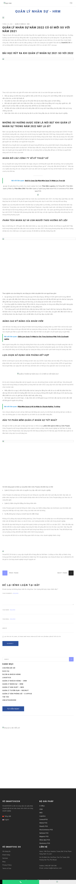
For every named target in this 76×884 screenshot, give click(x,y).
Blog (3, 861)
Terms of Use (6, 868)
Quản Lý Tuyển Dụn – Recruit (15, 690)
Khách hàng (6, 855)
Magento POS (43, 836)
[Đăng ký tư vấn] (57, 882)
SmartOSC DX (65, 42)
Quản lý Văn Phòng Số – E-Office (17, 694)
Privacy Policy (7, 865)
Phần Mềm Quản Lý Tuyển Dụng (36, 188)
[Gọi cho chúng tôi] (20, 882)
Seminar (5, 858)
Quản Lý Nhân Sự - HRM (38, 11)
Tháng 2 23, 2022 (7, 24)
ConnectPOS (43, 819)
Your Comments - (10, 593)
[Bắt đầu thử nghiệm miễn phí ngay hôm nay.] (38, 194)
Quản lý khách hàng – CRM (14, 681)
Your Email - (8, 619)
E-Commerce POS (63, 188)
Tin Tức (5, 697)
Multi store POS (51, 188)
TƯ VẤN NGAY (13, 709)
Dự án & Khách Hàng (11, 674)
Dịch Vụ (5, 671)
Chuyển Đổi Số (8, 668)
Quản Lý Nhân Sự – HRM (12, 684)
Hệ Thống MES (60, 186)
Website (4, 628)
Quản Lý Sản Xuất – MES (13, 687)
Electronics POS (44, 843)
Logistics (6, 677)
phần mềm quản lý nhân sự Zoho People (57, 426)
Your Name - (8, 609)
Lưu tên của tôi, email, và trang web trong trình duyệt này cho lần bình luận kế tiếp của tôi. (32, 636)
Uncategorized (9, 700)
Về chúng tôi (6, 851)
